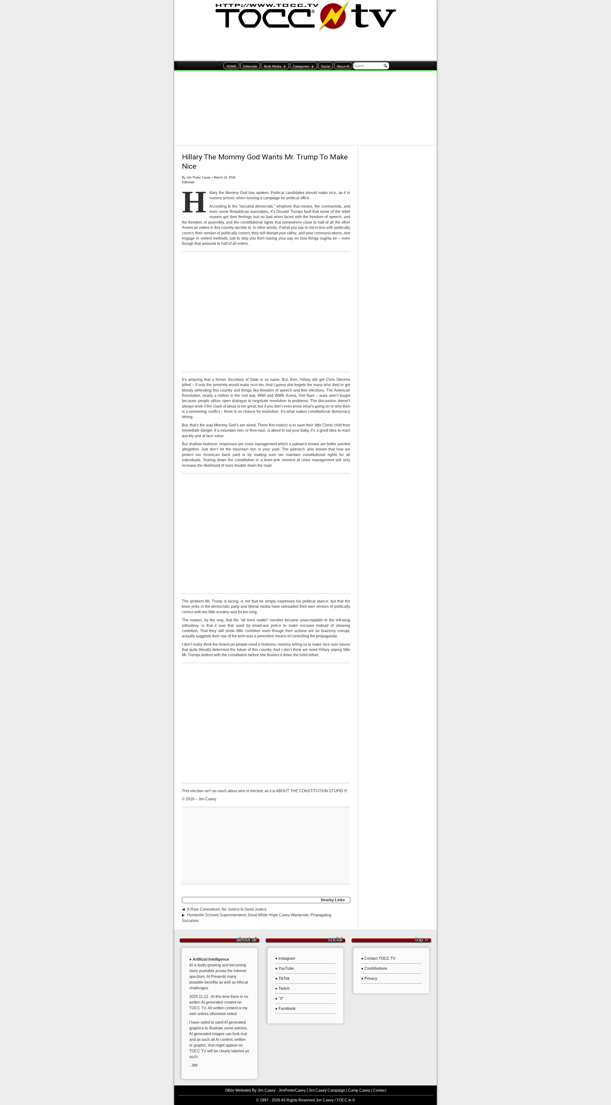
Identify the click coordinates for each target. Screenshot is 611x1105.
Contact (379, 1090)
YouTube (286, 968)
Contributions (375, 968)
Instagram (287, 958)
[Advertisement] (305, 107)
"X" (281, 998)
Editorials (250, 66)
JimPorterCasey (292, 1090)
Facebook (287, 1008)
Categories (301, 66)
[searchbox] (371, 65)
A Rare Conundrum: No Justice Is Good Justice (227, 909)
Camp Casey (359, 1090)
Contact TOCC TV (379, 958)
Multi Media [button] (272, 66)
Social (325, 66)
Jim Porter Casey (199, 177)
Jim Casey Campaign (327, 1090)
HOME (231, 66)
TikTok (284, 978)
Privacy (370, 978)
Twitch (284, 988)
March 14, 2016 (224, 177)
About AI (343, 66)
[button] (385, 65)
